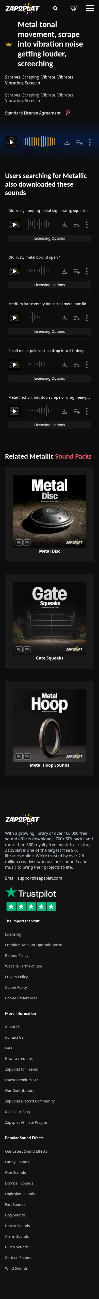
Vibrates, (65, 77)
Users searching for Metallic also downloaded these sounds (46, 185)
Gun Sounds (15, 1172)
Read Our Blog (17, 1111)
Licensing (13, 934)
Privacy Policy (16, 976)
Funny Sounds (17, 1161)
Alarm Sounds (17, 1236)
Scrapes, (13, 77)
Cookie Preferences (21, 998)
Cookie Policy (16, 987)
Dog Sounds (15, 1215)
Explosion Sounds (20, 1193)
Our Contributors (19, 1090)
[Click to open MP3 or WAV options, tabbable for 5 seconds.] (67, 142)
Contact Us (14, 1037)
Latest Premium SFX (22, 1079)
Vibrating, (14, 83)
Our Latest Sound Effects (26, 1151)
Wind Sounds (16, 1268)
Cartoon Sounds (18, 1257)
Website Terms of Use (23, 966)
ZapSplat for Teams (21, 1069)
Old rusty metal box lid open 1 (34, 257)
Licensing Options (49, 238)
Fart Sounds (15, 1204)
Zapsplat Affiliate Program (27, 1122)
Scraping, (31, 77)
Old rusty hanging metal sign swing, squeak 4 (48, 210)
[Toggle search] (55, 8)
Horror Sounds (17, 1225)
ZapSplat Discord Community (30, 1101)
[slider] (40, 141)
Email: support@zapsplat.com (33, 878)
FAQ (8, 1047)
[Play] (11, 142)
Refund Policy (16, 955)
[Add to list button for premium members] (79, 142)
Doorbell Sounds (19, 1183)
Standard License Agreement (33, 113)
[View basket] (74, 8)
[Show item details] (90, 142)
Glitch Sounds (17, 1247)
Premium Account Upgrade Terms (34, 944)
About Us (13, 1026)
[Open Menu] (90, 8)
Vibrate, (48, 77)
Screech (32, 83)
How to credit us (19, 1058)
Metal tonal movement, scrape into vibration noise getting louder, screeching (50, 44)
